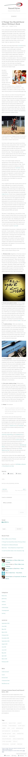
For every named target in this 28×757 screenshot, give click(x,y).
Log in (3, 674)
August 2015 (4, 644)
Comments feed (5, 680)
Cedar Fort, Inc (5, 194)
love (13, 728)
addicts (4, 723)
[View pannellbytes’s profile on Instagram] (5, 522)
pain (14, 733)
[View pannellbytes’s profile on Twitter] (3, 522)
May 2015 (4, 652)
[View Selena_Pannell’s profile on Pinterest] (6, 522)
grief (4, 728)
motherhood (6, 731)
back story (4, 595)
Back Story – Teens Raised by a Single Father (12, 547)
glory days (21, 725)
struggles (5, 744)
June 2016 (4, 626)
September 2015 (5, 641)
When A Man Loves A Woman (20, 490)
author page (19, 439)
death (19, 723)
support (13, 744)
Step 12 (15, 741)
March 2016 (4, 632)
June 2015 (4, 650)
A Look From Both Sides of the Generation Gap (13, 550)
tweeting (4, 434)
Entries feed (5, 677)
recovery (4, 604)
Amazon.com (13, 425)
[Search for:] (9, 529)
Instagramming (19, 434)
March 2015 (4, 658)
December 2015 (5, 638)
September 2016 (5, 623)
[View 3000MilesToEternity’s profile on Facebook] (2, 522)
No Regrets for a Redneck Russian (5, 490)
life (8, 728)
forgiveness (12, 725)
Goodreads (20, 425)
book (19, 320)
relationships (5, 607)
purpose (4, 736)
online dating (6, 733)
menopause (19, 728)
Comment (22, 512)
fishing (4, 725)
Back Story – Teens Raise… (16, 572)
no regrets (15, 731)
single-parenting (18, 738)
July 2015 (4, 647)
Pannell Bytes (14, 8)
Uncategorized (10, 483)
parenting (4, 598)
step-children (6, 741)
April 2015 (4, 655)
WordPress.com (5, 683)
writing (17, 483)
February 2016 (5, 635)
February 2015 (5, 661)
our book (20, 45)
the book (18, 167)
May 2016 (4, 629)
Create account (5, 671)
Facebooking (10, 434)
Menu (15, 16)
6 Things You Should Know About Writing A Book (13, 541)
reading (3, 601)
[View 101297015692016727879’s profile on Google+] (8, 522)
